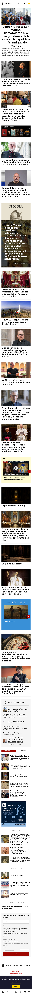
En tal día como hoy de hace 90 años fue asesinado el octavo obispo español (18, 709)
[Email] (24, 992)
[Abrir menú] (29, 992)
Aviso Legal (16, 971)
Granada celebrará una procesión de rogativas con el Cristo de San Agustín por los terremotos (15, 292)
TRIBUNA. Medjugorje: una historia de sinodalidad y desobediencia (14, 322)
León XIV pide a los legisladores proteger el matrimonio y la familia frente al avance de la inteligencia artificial (13, 447)
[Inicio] (2, 992)
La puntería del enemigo (13, 505)
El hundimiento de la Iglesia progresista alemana (12, 733)
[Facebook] (7, 992)
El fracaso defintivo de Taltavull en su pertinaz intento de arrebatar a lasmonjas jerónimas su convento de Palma (16, 741)
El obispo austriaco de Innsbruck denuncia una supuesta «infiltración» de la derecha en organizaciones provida (15, 352)
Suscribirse (16, 954)
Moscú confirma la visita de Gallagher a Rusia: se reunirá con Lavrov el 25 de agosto (15, 162)
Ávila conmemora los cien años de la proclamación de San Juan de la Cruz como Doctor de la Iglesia (15, 590)
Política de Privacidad (16, 974)
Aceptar (16, 986)
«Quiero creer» (9, 621)
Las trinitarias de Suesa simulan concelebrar (16, 722)
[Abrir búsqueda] (25, 4)
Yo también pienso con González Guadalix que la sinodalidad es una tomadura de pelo (15, 715)
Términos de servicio (9, 950)
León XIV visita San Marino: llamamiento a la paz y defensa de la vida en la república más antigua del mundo (16, 36)
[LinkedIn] (16, 992)
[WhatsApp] (20, 992)
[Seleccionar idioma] (29, 3)
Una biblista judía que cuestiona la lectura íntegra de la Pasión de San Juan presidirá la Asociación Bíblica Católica (15, 688)
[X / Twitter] (11, 992)
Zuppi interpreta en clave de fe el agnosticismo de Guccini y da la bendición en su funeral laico (15, 82)
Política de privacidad (24, 949)
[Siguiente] (29, 471)
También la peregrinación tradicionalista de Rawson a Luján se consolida (15, 728)
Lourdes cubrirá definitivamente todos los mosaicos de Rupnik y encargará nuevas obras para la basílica (15, 656)
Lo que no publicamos (12, 564)
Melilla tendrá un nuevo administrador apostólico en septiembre (15, 382)
